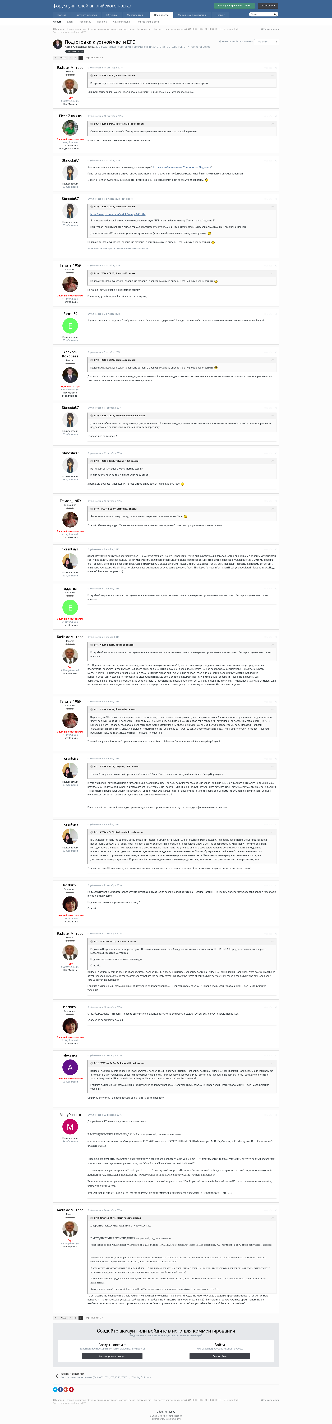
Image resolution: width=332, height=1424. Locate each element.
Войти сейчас (220, 1356)
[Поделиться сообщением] (275, 68)
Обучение (112, 15)
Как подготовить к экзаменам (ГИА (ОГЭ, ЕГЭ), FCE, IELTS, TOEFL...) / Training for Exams (161, 46)
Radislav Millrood (70, 67)
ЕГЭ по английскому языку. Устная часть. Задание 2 (181, 167)
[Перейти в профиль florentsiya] (70, 561)
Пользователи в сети (147, 21)
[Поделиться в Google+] (65, 1389)
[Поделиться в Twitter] (55, 1389)
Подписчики (263, 42)
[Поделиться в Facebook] (60, 1389)
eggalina (70, 588)
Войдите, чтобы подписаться (237, 41)
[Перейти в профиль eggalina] (70, 607)
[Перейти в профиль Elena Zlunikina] (70, 128)
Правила (102, 21)
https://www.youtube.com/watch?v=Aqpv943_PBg (118, 214)
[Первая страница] (55, 58)
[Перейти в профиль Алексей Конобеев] (57, 44)
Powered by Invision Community (166, 1419)
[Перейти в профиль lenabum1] (70, 904)
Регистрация (268, 5)
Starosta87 (70, 160)
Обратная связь (166, 1411)
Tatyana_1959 (70, 265)
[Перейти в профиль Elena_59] (70, 326)
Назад (63, 58)
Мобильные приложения (192, 15)
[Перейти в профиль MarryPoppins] (70, 1126)
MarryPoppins (70, 1115)
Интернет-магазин (86, 15)
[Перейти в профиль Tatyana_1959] (70, 284)
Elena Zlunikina (70, 116)
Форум (57, 21)
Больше (220, 15)
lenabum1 (70, 885)
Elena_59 (70, 314)
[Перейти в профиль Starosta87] (70, 172)
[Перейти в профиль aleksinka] (70, 1067)
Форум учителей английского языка (92, 6)
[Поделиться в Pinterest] (71, 1389)
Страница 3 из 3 (94, 58)
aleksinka (70, 1055)
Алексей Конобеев (83, 46)
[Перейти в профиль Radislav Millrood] (70, 86)
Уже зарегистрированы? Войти (234, 5)
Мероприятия (135, 15)
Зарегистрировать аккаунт (112, 1356)
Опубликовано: (105, 67)
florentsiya (70, 549)
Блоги (70, 21)
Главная (61, 15)
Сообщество (161, 15)
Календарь (85, 21)
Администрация (121, 21)
